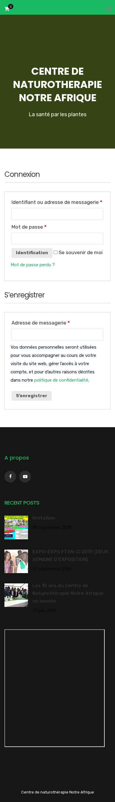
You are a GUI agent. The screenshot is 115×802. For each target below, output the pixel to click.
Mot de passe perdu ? (33, 264)
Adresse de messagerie (41, 323)
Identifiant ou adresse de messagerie (57, 202)
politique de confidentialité (61, 380)
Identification (32, 252)
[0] (6, 10)
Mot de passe (29, 227)
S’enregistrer (31, 395)
